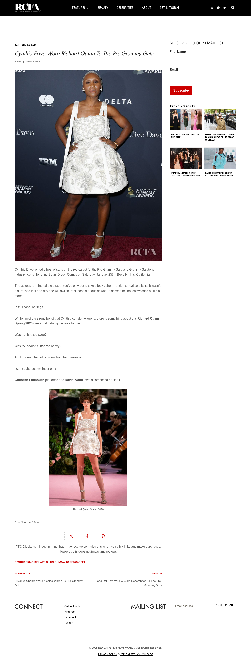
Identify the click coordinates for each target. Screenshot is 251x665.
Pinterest (69, 611)
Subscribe (226, 605)
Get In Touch (169, 8)
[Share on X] (71, 536)
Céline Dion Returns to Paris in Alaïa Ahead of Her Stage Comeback (219, 137)
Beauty (102, 8)
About (146, 8)
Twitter (68, 622)
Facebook (70, 617)
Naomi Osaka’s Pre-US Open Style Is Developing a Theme (219, 174)
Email (174, 69)
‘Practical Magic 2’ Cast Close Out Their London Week (185, 174)
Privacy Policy (107, 654)
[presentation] (220, 129)
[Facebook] (218, 8)
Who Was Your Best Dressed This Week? (185, 135)
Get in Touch (72, 606)
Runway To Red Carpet (70, 562)
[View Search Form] (232, 7)
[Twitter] (224, 8)
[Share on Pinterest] (103, 536)
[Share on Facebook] (87, 536)
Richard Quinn (44, 562)
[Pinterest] (212, 8)
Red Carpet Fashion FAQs (136, 654)
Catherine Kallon (32, 61)
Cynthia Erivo (24, 562)
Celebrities (124, 8)
